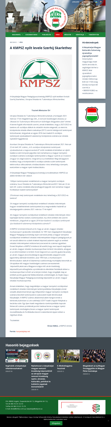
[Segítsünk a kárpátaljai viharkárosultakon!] (17, 356)
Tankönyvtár (94, 35)
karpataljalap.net (23, 331)
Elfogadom (56, 423)
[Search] (15, 2)
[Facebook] (10, 2)
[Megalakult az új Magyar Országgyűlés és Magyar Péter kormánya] (94, 356)
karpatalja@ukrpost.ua (34, 409)
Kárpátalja (80, 35)
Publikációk (46, 35)
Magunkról (16, 35)
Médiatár (67, 35)
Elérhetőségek (87, 2)
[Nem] (108, 421)
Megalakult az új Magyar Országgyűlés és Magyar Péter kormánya (94, 368)
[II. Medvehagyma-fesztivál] (68, 356)
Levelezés (75, 2)
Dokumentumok (31, 35)
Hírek (58, 35)
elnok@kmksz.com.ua (18, 409)
